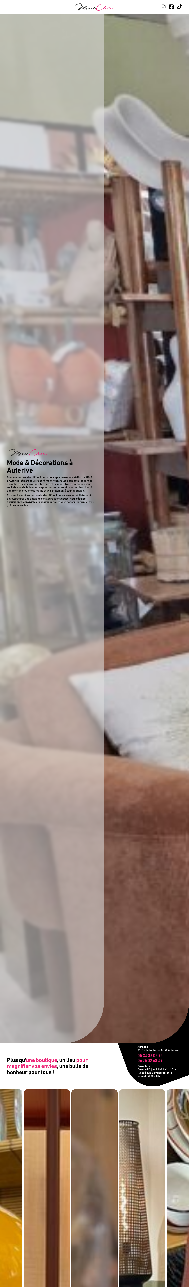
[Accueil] (94, 7)
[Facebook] (171, 7)
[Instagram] (163, 7)
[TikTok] (179, 6)
